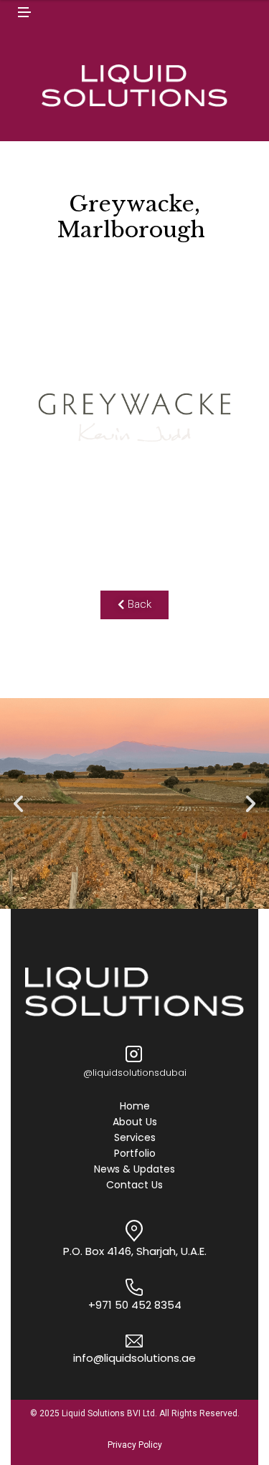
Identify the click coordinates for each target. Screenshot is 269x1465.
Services (135, 1138)
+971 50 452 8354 (134, 1304)
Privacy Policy (135, 1445)
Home (135, 1106)
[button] (134, 605)
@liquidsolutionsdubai (135, 1072)
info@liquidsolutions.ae (134, 1357)
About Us (135, 1122)
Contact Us (134, 1185)
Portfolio (135, 1154)
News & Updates (134, 1169)
